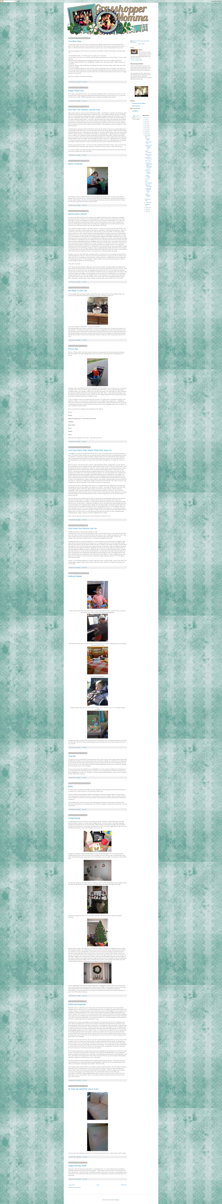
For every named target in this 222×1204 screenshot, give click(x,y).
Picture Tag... (73, 349)
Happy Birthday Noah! (77, 1166)
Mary (141, 49)
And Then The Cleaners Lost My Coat (84, 110)
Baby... (71, 786)
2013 (145, 124)
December (148, 135)
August (147, 207)
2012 (145, 125)
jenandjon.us (135, 111)
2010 (145, 130)
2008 (145, 134)
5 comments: (84, 100)
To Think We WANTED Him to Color (83, 1089)
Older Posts (123, 1185)
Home (97, 1185)
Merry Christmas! (75, 164)
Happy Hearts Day (76, 91)
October (148, 202)
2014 (145, 121)
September (148, 204)
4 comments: (84, 519)
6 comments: (84, 567)
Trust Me (72, 756)
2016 (145, 117)
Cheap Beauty (74, 818)
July (147, 209)
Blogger (117, 1199)
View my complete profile (136, 60)
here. (95, 1170)
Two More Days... (75, 41)
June (147, 211)
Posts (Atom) (78, 1187)
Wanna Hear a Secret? (77, 214)
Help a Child (141, 44)
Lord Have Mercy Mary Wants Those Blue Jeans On (90, 450)
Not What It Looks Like (77, 291)
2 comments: (84, 205)
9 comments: (85, 81)
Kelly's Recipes (136, 108)
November (148, 199)
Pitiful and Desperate (77, 1004)
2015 (145, 119)
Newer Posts (72, 1185)
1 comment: (84, 155)
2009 (145, 132)
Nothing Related (75, 576)
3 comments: (84, 747)
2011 (145, 127)
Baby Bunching (136, 106)
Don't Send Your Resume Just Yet (82, 528)
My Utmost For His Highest (139, 103)
